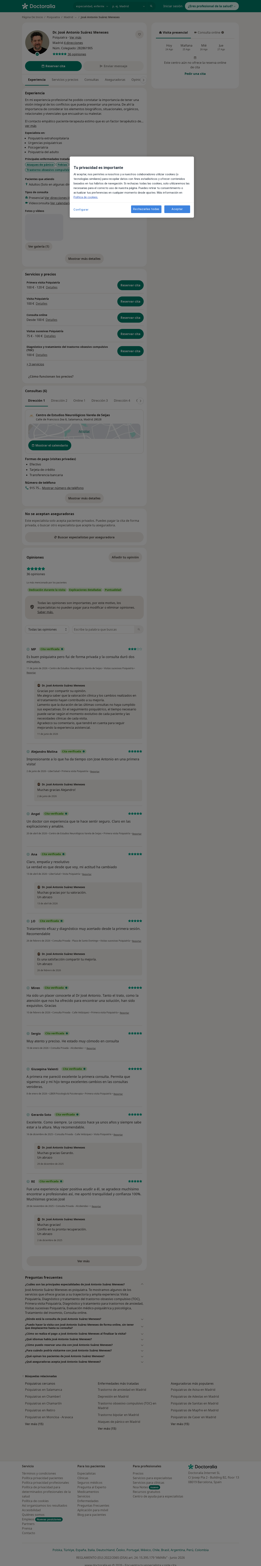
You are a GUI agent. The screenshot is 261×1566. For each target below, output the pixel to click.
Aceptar (177, 209)
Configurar (81, 209)
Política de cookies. (86, 197)
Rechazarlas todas (146, 209)
